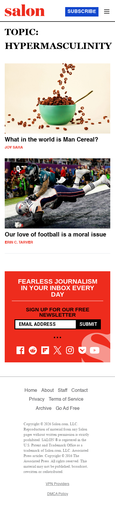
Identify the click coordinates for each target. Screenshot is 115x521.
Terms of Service (66, 399)
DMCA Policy (57, 494)
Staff (62, 390)
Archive (44, 408)
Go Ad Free (68, 408)
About (47, 390)
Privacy (37, 399)
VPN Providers (57, 484)
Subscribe (82, 11)
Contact (79, 390)
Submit (88, 324)
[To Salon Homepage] (25, 10)
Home (30, 390)
